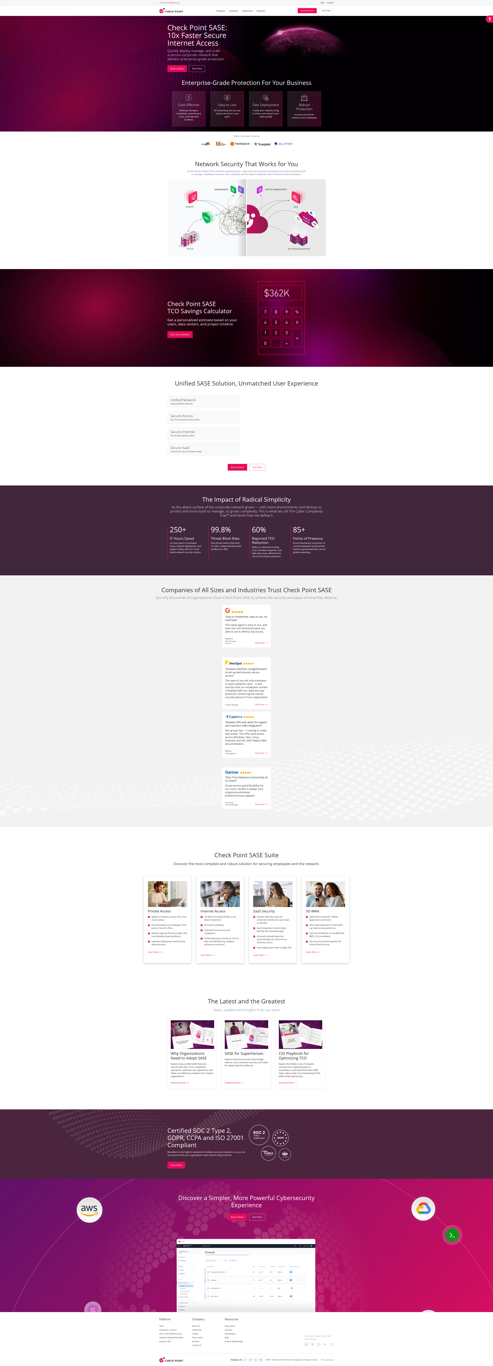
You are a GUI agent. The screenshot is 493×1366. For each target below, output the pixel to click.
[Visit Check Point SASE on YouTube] (261, 1360)
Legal (332, 1360)
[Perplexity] (318, 1345)
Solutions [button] (233, 11)
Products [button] (220, 11)
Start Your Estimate (180, 334)
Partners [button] (261, 11)
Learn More (153, 952)
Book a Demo (177, 68)
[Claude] (312, 1345)
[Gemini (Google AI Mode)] (325, 1345)
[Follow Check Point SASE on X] (250, 1360)
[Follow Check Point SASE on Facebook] (245, 1360)
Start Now (326, 10)
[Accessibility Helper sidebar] (489, 19)
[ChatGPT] (306, 1345)
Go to (170, 2)
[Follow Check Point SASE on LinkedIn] (256, 1360)
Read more (260, 704)
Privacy (323, 1360)
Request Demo (307, 10)
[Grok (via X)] (331, 1345)
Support (330, 2)
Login (322, 2)
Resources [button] (248, 11)
